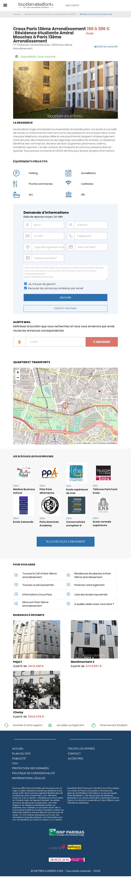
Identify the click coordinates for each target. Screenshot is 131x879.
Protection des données (30, 768)
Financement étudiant (113, 725)
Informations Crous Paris (37, 594)
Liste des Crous (99, 788)
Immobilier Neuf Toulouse (79, 788)
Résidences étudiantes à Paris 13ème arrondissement (92, 575)
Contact (74, 754)
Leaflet (79, 443)
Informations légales (28, 778)
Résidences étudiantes (78, 802)
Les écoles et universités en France (91, 800)
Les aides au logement (70, 725)
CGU (15, 763)
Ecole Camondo (23, 522)
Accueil (18, 749)
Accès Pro (75, 758)
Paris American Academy (49, 523)
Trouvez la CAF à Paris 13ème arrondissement (39, 575)
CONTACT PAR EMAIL (65, 308)
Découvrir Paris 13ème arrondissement (35, 603)
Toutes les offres (81, 749)
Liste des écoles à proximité (90, 594)
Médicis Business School (24, 491)
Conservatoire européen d (75, 523)
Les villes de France (77, 790)
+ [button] (18, 372)
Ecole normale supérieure (102, 523)
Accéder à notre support (27, 725)
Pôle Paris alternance (47, 491)
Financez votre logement (89, 585)
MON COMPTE (72, 5)
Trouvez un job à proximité (38, 585)
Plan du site (21, 754)
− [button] (18, 377)
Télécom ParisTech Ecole (105, 491)
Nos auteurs (113, 788)
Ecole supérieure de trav (77, 491)
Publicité (19, 758)
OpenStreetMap (99, 443)
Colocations (93, 790)
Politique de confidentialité (33, 773)
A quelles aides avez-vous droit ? (94, 604)
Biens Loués (113, 800)
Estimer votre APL (108, 46)
